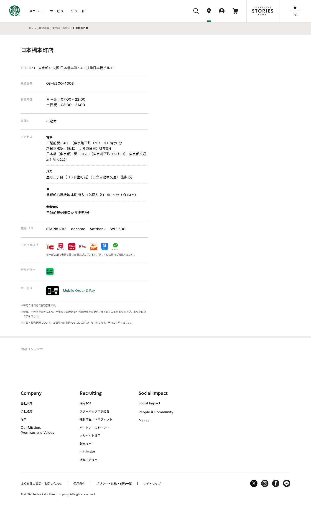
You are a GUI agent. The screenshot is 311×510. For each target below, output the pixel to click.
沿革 (24, 419)
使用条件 (79, 483)
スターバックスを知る (94, 411)
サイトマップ (152, 483)
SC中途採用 (87, 451)
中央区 (66, 28)
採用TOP (85, 403)
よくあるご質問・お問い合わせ (41, 483)
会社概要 (27, 411)
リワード (78, 11)
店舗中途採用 (88, 460)
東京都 (56, 28)
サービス (57, 11)
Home (32, 28)
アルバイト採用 (90, 435)
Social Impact (149, 403)
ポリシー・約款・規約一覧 (114, 483)
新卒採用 (86, 443)
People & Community (156, 412)
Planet (144, 421)
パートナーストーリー (94, 427)
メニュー (36, 11)
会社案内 (27, 403)
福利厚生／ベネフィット (96, 419)
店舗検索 (44, 28)
